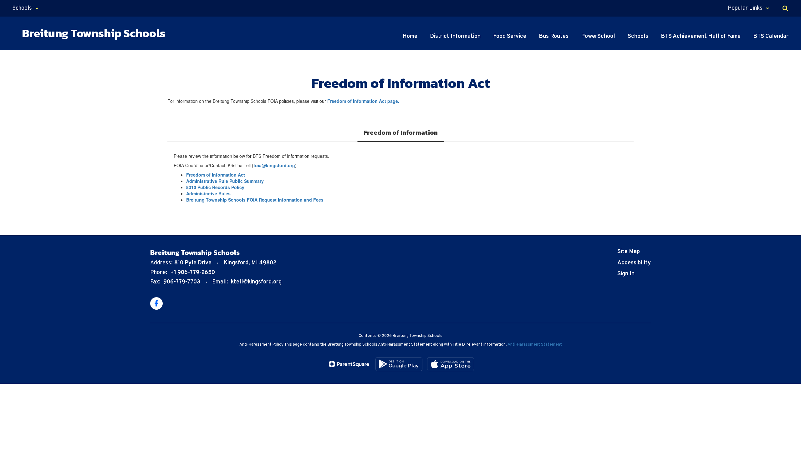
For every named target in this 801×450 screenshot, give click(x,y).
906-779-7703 (181, 282)
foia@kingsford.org (274, 165)
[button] (26, 8)
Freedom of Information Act (215, 175)
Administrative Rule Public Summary (225, 181)
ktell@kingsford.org (256, 282)
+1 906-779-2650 (192, 272)
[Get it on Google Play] (398, 364)
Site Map (628, 251)
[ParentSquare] (349, 364)
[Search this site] (785, 8)
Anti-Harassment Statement (535, 344)
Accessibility (634, 263)
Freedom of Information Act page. (363, 101)
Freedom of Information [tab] (401, 132)
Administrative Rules (208, 193)
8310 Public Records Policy (215, 187)
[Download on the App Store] (450, 364)
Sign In (626, 274)
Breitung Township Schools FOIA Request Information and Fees (255, 200)
